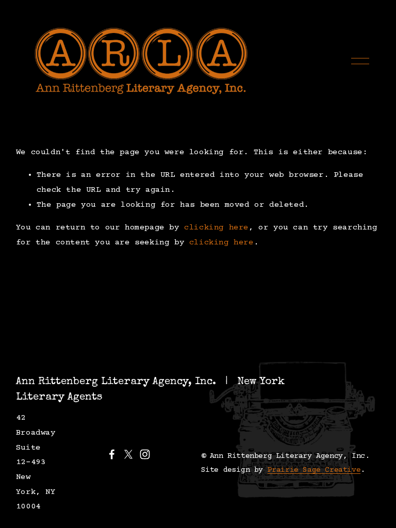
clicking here (216, 227)
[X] (128, 454)
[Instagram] (145, 454)
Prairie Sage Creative (314, 470)
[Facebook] (112, 454)
